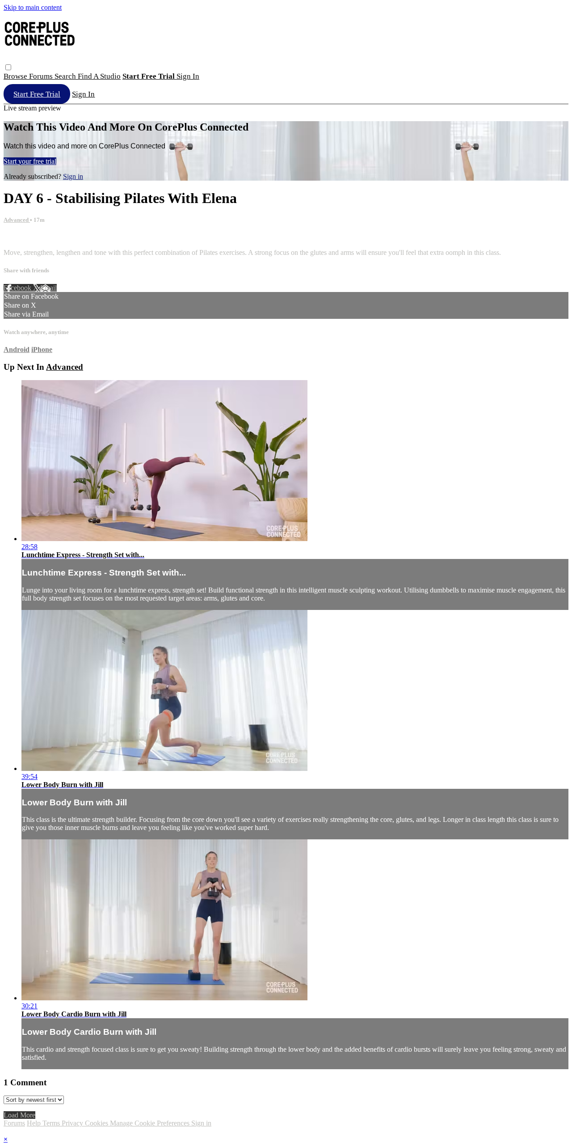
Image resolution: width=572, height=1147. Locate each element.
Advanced (17, 219)
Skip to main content (33, 7)
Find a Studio (99, 76)
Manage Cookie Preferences (150, 1123)
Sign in (188, 76)
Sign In (83, 94)
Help (34, 1123)
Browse (16, 76)
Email (48, 288)
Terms (52, 1123)
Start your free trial (30, 161)
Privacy (73, 1123)
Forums (42, 76)
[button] (8, 67)
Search (66, 76)
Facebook (18, 288)
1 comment (19, 237)
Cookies (97, 1123)
